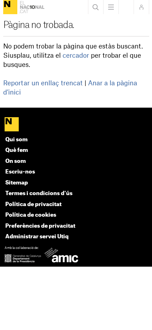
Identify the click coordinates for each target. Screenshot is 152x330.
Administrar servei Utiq (37, 236)
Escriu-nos (20, 172)
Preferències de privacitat (40, 226)
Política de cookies (30, 215)
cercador (76, 55)
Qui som (16, 139)
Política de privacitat (33, 204)
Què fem (16, 150)
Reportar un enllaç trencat (43, 83)
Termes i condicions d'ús (38, 193)
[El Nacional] (10, 7)
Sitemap (16, 183)
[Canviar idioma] (126, 7)
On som (15, 161)
